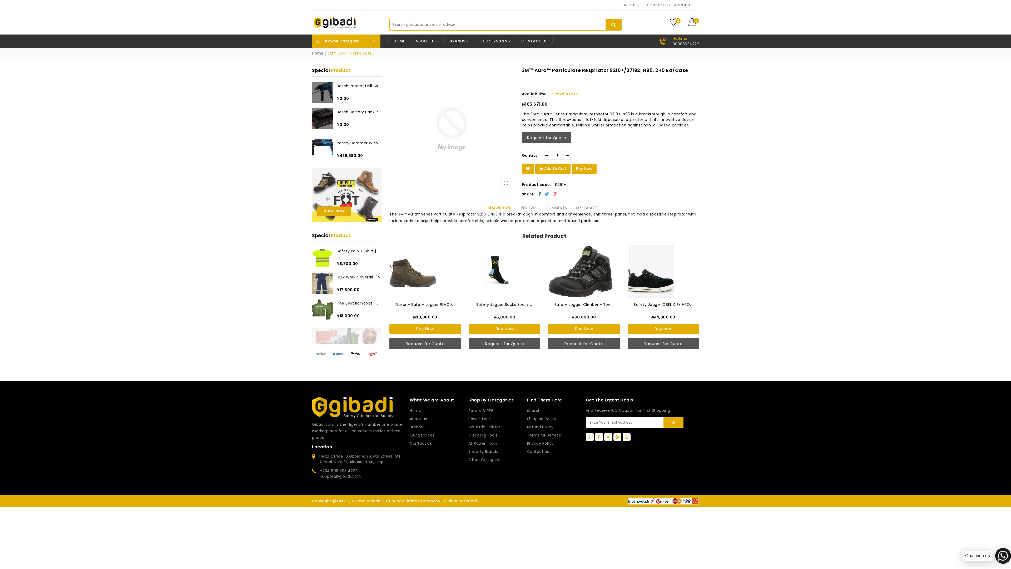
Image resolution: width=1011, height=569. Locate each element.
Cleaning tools (482, 435)
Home (399, 41)
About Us (418, 418)
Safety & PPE (480, 410)
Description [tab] (499, 207)
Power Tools (480, 418)
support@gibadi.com (340, 476)
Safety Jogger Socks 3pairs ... (504, 304)
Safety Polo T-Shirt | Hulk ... (359, 251)
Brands (416, 427)
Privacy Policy (540, 443)
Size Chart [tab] (586, 207)
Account (683, 5)
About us (633, 5)
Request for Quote (546, 137)
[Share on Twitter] (547, 194)
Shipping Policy (541, 418)
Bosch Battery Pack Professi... (359, 112)
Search (534, 410)
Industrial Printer (484, 427)
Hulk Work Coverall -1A (358, 277)
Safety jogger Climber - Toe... (583, 304)
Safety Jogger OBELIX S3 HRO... (663, 304)
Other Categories (485, 459)
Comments (556, 207)
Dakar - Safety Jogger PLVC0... (425, 304)
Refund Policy (540, 427)
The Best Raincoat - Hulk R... (359, 303)
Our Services (422, 435)
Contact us (658, 5)
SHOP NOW (334, 211)
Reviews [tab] (528, 207)
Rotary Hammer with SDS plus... (359, 143)
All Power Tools (482, 443)
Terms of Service (544, 435)
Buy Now (425, 329)
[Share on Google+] (555, 194)
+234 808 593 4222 (339, 470)
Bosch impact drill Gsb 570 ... (359, 86)
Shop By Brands (483, 451)
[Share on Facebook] (540, 194)
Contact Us (538, 451)
